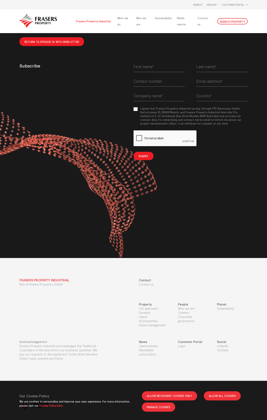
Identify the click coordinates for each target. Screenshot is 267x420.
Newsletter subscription (147, 352)
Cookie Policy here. (51, 405)
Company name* (148, 95)
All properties (148, 321)
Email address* (209, 81)
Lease (143, 316)
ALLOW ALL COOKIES (222, 396)
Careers (183, 312)
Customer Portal (233, 4)
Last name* (206, 66)
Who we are (186, 308)
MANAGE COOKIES (158, 407)
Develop (144, 312)
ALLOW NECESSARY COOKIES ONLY (169, 396)
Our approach (148, 308)
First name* (144, 66)
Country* (204, 95)
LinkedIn (222, 346)
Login (181, 346)
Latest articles (148, 346)
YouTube (223, 350)
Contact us (146, 284)
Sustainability (225, 308)
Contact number (148, 81)
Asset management (152, 325)
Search (197, 4)
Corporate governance (186, 318)
